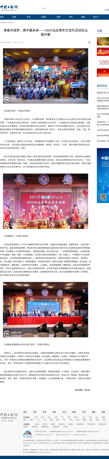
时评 (35, 412)
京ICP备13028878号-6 (80, 435)
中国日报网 (3, 22)
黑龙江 (76, 417)
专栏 (71, 17)
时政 (14, 17)
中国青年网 (80, 424)
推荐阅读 (102, 85)
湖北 (24, 420)
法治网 (65, 427)
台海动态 (10, 22)
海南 (51, 420)
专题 (99, 30)
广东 (38, 420)
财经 (54, 412)
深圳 (104, 420)
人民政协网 (56, 427)
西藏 (84, 420)
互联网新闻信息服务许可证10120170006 (61, 431)
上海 (83, 417)
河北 (49, 417)
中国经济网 (91, 424)
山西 (55, 417)
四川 (64, 420)
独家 (103, 412)
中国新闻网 (44, 427)
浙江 (96, 417)
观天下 (96, 17)
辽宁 (62, 417)
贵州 (71, 420)
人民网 (36, 424)
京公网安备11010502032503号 (44, 435)
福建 (103, 417)
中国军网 (34, 427)
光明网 (25, 427)
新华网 (44, 424)
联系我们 (10, 421)
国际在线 (62, 424)
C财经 (43, 17)
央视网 (70, 424)
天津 (42, 417)
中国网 (53, 424)
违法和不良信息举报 (40, 431)
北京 (35, 417)
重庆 (57, 420)
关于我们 (3, 421)
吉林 (68, 417)
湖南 (31, 420)
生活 (64, 412)
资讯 (28, 17)
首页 (2, 17)
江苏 (90, 417)
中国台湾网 (102, 424)
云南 (77, 420)
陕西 (90, 420)
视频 (58, 17)
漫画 (83, 17)
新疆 (97, 420)
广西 (44, 420)
